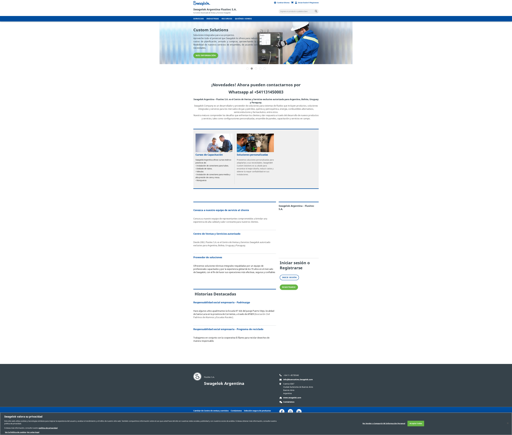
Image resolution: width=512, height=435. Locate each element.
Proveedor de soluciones (207, 257)
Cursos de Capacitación (209, 155)
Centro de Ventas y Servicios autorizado (216, 234)
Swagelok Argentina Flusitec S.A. (215, 9)
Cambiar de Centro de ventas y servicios (211, 410)
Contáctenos (288, 402)
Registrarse (289, 287)
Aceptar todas (416, 423)
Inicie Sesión (289, 277)
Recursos (227, 18)
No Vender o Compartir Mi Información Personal (384, 423)
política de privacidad (48, 428)
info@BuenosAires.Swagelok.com (298, 379)
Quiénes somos (243, 18)
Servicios (198, 18)
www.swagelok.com (292, 397)
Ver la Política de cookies (15, 432)
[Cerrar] (508, 423)
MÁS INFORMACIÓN (206, 55)
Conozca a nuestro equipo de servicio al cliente (221, 210)
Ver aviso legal (33, 432)
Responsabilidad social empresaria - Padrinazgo (221, 302)
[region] (256, 423)
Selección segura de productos (257, 410)
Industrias (213, 18)
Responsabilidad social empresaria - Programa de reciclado (228, 329)
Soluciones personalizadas (252, 155)
